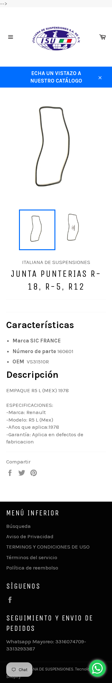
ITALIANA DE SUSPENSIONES (47, 669)
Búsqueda (18, 526)
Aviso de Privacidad (30, 536)
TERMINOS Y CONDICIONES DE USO (48, 547)
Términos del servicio (31, 557)
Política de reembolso (32, 567)
